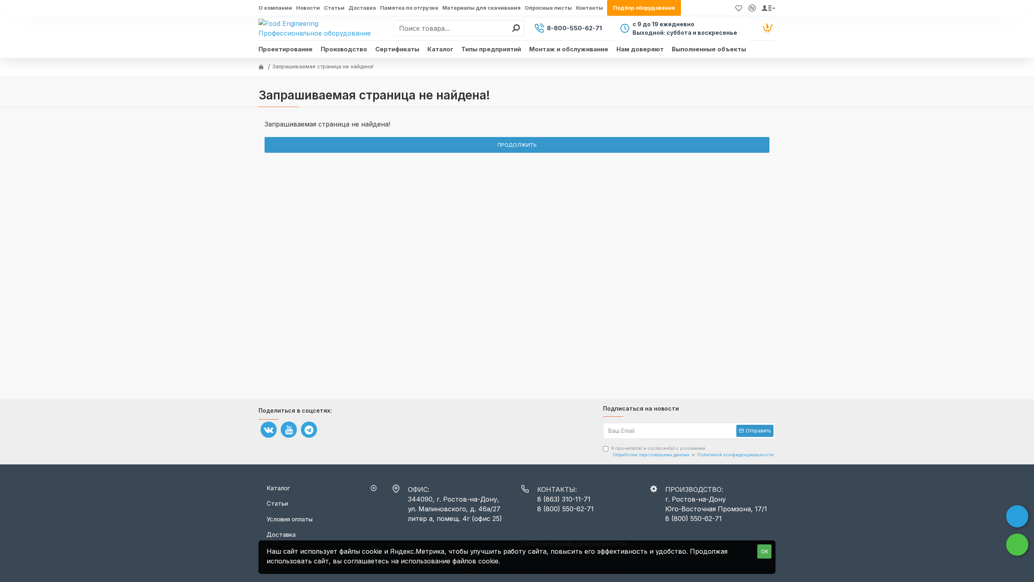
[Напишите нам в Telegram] (1017, 516)
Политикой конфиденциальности (735, 455)
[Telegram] (309, 430)
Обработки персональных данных (650, 455)
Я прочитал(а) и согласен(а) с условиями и (692, 451)
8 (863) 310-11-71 (564, 499)
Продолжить (517, 144)
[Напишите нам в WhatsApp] (1017, 545)
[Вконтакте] (269, 430)
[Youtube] (289, 430)
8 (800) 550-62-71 (565, 509)
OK (764, 551)
